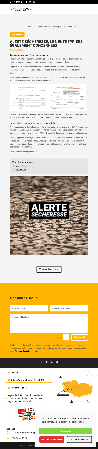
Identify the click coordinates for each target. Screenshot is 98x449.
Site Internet (21, 170)
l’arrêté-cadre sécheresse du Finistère (45, 78)
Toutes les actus (49, 269)
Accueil (13, 27)
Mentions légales (18, 388)
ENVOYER (79, 337)
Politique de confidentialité (26, 351)
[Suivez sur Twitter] (46, 362)
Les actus (22, 27)
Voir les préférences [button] (79, 439)
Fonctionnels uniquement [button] (51, 439)
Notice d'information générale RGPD (27, 380)
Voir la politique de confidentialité (70, 422)
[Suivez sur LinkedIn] (52, 362)
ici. (36, 152)
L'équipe (14, 372)
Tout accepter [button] (66, 431)
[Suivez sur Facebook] (41, 362)
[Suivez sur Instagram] (57, 362)
